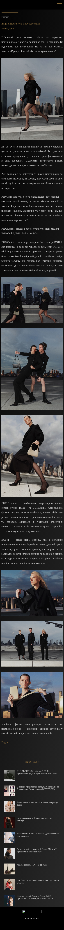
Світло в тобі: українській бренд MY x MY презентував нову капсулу (37, 850)
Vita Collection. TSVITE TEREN (32, 865)
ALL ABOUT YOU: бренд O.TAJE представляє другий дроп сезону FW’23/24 (37, 772)
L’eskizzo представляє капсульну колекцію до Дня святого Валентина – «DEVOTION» (38, 788)
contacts (32, 918)
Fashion (5, 17)
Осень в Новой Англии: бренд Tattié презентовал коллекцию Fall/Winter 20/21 (36, 897)
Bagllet (5, 742)
